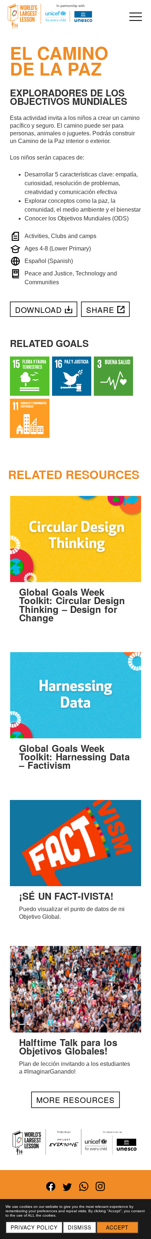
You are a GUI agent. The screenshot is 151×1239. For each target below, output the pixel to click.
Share (100, 309)
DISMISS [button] (79, 1227)
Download (38, 309)
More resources (75, 1099)
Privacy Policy (34, 1227)
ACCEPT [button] (117, 1227)
